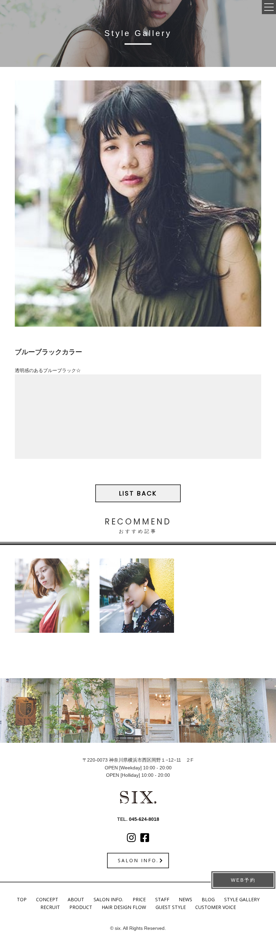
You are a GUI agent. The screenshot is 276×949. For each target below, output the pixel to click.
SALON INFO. (108, 899)
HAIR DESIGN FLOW (124, 907)
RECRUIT (50, 907)
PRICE (139, 899)
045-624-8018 (144, 819)
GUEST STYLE (171, 907)
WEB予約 (243, 880)
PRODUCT (80, 907)
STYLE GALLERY (242, 899)
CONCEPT (47, 899)
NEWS (185, 899)
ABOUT (76, 899)
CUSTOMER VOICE (215, 907)
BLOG (208, 899)
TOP (22, 899)
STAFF (162, 899)
